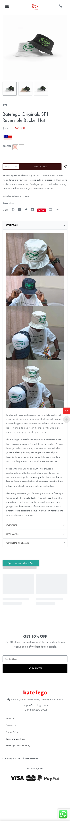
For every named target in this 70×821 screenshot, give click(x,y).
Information (12, 534)
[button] (7, 6)
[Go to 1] (10, 89)
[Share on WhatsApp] (13, 209)
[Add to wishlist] (65, 166)
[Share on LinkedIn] (32, 209)
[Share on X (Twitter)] (19, 209)
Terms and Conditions (15, 738)
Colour (7, 146)
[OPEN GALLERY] (35, 47)
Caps (5, 105)
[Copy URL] (57, 209)
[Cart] (60, 6)
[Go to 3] (41, 89)
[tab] (35, 225)
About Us (10, 718)
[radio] (21, 147)
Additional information (18, 543)
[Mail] (50, 209)
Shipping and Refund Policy (18, 745)
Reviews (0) (11, 525)
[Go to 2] (25, 89)
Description (12, 225)
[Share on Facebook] (26, 209)
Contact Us (11, 725)
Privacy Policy (12, 732)
